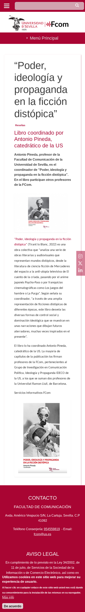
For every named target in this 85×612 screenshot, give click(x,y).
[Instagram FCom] (80, 256)
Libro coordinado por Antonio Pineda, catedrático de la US (38, 139)
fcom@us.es (42, 534)
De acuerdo (12, 606)
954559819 (52, 529)
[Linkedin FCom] (80, 270)
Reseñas (20, 125)
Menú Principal (44, 38)
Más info (8, 597)
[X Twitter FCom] (80, 263)
